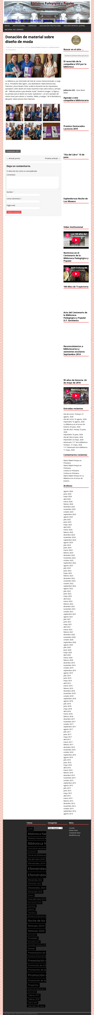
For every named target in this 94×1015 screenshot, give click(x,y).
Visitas (42, 1006)
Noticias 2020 (36, 931)
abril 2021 (67, 627)
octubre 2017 (68, 724)
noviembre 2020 (70, 637)
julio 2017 (67, 732)
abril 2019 (67, 683)
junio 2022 (67, 594)
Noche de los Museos (42, 920)
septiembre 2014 (70, 811)
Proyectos (33, 985)
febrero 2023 (68, 576)
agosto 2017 (68, 729)
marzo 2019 (68, 686)
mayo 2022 (68, 596)
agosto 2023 (68, 565)
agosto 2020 (68, 645)
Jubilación (31, 909)
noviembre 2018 (70, 693)
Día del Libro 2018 (36, 859)
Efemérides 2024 (34, 883)
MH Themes (33, 1014)
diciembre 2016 (69, 747)
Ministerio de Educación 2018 (38, 916)
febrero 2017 (68, 744)
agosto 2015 (68, 785)
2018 (30, 829)
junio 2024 (67, 548)
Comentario (11, 175)
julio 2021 (67, 619)
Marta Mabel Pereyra (39, 47)
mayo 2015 (68, 793)
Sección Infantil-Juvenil (74, 26)
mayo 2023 (68, 573)
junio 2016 (67, 762)
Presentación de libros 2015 (36, 956)
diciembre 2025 (69, 507)
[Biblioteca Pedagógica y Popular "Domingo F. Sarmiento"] (47, 21)
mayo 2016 (68, 765)
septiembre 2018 (70, 698)
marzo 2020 (68, 658)
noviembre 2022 (70, 581)
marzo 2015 (68, 798)
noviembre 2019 (70, 665)
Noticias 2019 (36, 925)
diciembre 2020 (69, 634)
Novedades (32, 938)
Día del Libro (68, 437)
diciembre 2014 (69, 803)
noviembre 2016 (70, 750)
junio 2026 (67, 494)
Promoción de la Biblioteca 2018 (46, 969)
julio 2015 (67, 788)
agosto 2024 (68, 542)
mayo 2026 (68, 496)
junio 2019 (67, 678)
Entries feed (73, 830)
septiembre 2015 (70, 783)
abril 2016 (67, 768)
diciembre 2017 (69, 719)
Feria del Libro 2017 (37, 899)
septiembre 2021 (70, 614)
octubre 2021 (68, 611)
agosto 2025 (68, 517)
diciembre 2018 (69, 691)
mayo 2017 (68, 737)
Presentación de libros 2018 (45, 960)
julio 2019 (67, 675)
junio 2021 (67, 622)
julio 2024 (67, 545)
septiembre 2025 (70, 514)
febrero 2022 (68, 604)
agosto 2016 (68, 757)
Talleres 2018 (33, 999)
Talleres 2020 (32, 1003)
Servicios (32, 26)
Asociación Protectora (50, 26)
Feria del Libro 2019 (34, 903)
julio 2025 (67, 519)
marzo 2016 (68, 770)
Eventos (30, 895)
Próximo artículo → (52, 158)
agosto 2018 (68, 701)
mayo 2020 (68, 652)
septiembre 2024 (70, 540)
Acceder (72, 828)
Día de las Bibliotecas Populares (41, 855)
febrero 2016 (68, 773)
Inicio (7, 26)
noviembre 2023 (70, 558)
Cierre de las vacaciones (37, 848)
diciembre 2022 (69, 578)
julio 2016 (67, 760)
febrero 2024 (68, 553)
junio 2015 (67, 790)
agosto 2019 (68, 673)
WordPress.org (74, 835)
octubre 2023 (68, 560)
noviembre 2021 (70, 609)
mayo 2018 (68, 709)
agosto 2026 (68, 491)
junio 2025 (67, 522)
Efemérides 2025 (37, 887)
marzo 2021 (68, 629)
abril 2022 (67, 599)
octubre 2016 (68, 752)
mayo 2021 (68, 624)
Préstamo (67, 463)
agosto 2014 (68, 814)
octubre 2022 (68, 583)
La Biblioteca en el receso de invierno (74, 478)
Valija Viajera (32, 1006)
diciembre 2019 (69, 663)
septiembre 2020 (70, 642)
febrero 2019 (68, 688)
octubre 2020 (68, 640)
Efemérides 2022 (35, 880)
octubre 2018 (68, 696)
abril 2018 (67, 711)
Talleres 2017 (33, 995)
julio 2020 (67, 647)
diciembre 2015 (69, 775)
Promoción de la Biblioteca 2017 (44, 965)
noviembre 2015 (70, 778)
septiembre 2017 (70, 727)
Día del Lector (69, 419)
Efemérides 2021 (41, 875)
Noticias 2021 (32, 935)
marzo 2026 (68, 501)
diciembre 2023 (69, 555)
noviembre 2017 (70, 721)
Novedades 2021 (33, 942)
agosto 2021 (68, 617)
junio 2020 (67, 650)
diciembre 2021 (69, 606)
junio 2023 (67, 571)
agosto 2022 (68, 588)
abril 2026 (67, 499)
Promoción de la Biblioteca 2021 (46, 980)
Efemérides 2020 (41, 868)
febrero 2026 (68, 504)
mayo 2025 (68, 525)
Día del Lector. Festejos (72, 414)
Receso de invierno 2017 (36, 989)
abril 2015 (67, 796)
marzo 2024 (68, 550)
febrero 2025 (68, 532)
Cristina (66, 471)
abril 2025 (67, 527)
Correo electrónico (14, 199)
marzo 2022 (68, 601)
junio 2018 (67, 706)
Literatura (32, 913)
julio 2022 (67, 591)
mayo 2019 (68, 680)
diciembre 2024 (69, 535)
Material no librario (14, 29)
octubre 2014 (68, 808)
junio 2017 (67, 734)
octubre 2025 (68, 512)
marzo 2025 (68, 530)
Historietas (31, 906)
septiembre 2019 (70, 670)
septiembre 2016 (70, 755)
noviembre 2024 (70, 537)
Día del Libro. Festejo (71, 429)
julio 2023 (67, 568)
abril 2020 (67, 655)
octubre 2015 (68, 780)
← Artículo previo (13, 158)
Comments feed (74, 833)
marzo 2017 (68, 742)
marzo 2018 (68, 714)
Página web (11, 205)
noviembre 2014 (70, 806)
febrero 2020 (68, 660)
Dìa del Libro (32, 852)
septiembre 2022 (70, 586)
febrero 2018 (68, 716)
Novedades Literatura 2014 (37, 945)
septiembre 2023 (70, 563)
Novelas (31, 948)
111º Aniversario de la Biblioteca (75, 447)
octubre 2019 (68, 668)
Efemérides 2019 (36, 863)
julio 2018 (67, 704)
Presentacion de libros (40, 952)
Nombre (10, 192)
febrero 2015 (68, 801)
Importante (68, 422)
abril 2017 (67, 739)
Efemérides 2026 (35, 892)
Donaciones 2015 (12, 151)
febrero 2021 (68, 632)
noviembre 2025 (70, 509)
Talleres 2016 (32, 992)
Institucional (19, 26)
